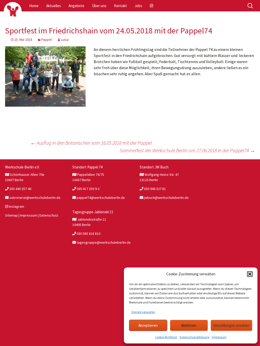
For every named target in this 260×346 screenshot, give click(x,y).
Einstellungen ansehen (231, 325)
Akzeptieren (148, 325)
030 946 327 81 (154, 188)
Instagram (16, 206)
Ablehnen (188, 325)
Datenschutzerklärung (194, 337)
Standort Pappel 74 (87, 167)
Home (34, 5)
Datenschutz (48, 215)
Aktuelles (53, 5)
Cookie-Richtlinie (166, 337)
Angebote (76, 5)
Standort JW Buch (154, 167)
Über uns (99, 5)
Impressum (219, 337)
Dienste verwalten (143, 312)
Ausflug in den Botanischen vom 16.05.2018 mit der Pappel (91, 143)
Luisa (65, 39)
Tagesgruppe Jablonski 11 (92, 211)
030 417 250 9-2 (88, 188)
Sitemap (11, 215)
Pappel (46, 39)
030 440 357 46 (20, 188)
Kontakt (120, 5)
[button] (249, 274)
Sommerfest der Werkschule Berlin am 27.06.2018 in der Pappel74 (187, 150)
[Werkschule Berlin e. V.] (13, 11)
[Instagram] (152, 5)
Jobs (138, 5)
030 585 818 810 (88, 233)
